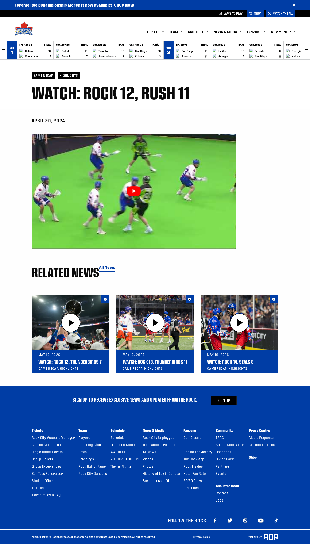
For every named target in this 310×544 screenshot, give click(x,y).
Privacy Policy (201, 536)
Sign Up (223, 400)
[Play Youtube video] (134, 191)
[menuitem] (158, 32)
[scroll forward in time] (306, 50)
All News (107, 267)
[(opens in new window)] (215, 520)
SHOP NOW (124, 5)
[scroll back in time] (3, 50)
